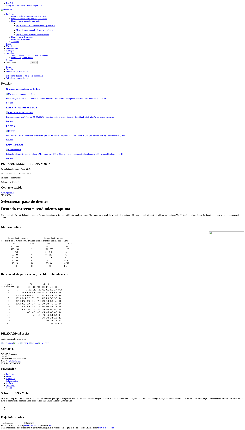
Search (33, 62)
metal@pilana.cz (7, 193)
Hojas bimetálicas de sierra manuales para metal (35, 25)
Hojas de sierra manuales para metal (25, 21)
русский (15, 5)
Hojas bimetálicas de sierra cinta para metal (28, 16)
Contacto (9, 60)
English (36, 5)
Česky (8, 5)
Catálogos (10, 51)
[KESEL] (24, 343)
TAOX (52, 425)
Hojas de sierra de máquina (22, 37)
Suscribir (29, 423)
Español (9, 3)
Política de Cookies (32, 425)
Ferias (8, 44)
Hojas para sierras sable (20, 39)
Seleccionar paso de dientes (22, 58)
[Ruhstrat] (33, 343)
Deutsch (29, 5)
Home (8, 67)
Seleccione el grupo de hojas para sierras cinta (29, 55)
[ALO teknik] (7, 343)
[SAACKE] (43, 343)
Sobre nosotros (12, 48)
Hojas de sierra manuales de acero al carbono (34, 30)
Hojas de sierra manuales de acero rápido (32, 35)
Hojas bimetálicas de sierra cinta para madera (29, 19)
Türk (42, 5)
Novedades (10, 46)
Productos (10, 14)
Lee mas (9, 103)
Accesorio (15, 41)
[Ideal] (16, 343)
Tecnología (10, 53)
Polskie (22, 5)
